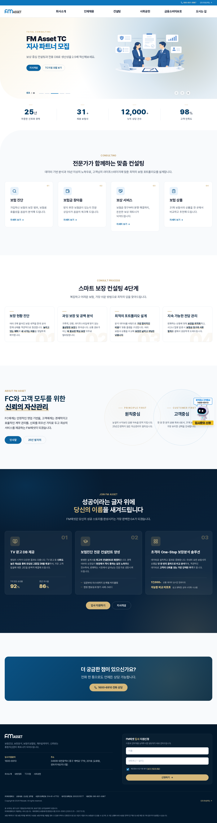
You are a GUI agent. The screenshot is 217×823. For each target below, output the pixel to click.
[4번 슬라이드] (62, 93)
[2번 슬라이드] (47, 93)
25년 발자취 (34, 439)
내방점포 (18, 774)
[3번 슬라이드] (54, 93)
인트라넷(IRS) (205, 3)
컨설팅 (117, 11)
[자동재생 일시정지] (188, 93)
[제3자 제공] (155, 769)
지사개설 (34, 67)
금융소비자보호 (173, 11)
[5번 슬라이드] (68, 93)
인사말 (13, 439)
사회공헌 (145, 11)
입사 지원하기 (98, 605)
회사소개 (61, 11)
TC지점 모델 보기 (53, 67)
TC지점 (28, 774)
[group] (108, 58)
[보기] (149, 769)
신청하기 (167, 777)
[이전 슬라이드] (176, 93)
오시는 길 (201, 11)
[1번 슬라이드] (41, 93)
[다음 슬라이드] (182, 93)
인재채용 (89, 11)
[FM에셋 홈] (13, 11)
